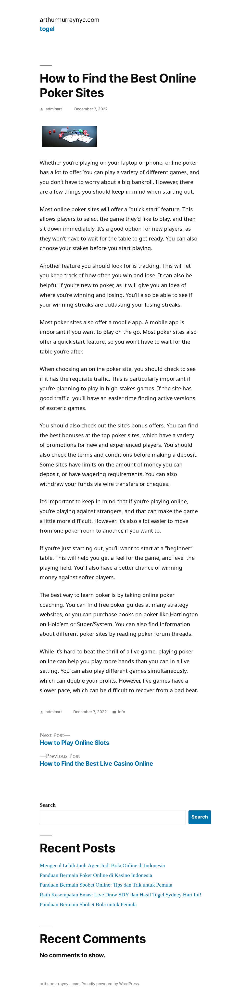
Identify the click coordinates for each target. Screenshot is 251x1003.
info (121, 711)
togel (47, 28)
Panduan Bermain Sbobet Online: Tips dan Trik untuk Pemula (106, 884)
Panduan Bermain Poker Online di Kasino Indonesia (96, 875)
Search (48, 805)
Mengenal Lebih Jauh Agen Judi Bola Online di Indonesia (102, 865)
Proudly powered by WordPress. (110, 983)
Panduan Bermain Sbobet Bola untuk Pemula (88, 904)
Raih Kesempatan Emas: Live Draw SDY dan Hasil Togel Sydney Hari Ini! (120, 894)
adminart (54, 109)
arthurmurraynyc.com (70, 19)
